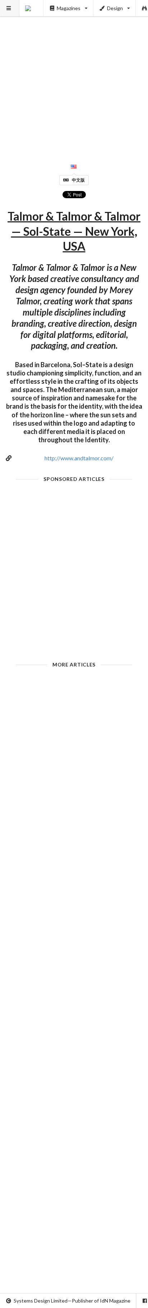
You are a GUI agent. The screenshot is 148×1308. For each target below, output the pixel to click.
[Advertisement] (74, 74)
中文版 (78, 180)
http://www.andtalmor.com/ (79, 458)
